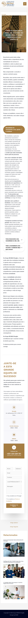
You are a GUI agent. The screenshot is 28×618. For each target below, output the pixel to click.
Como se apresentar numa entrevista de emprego (13, 540)
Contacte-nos (14, 451)
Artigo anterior (14, 522)
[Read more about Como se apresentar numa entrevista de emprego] (13, 549)
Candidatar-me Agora (14, 505)
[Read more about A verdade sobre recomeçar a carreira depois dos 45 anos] (13, 592)
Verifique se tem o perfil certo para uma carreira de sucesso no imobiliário (13, 562)
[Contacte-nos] (14, 447)
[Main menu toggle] (24, 3)
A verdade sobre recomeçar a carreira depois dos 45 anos (12, 583)
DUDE (16, 615)
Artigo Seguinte (14, 526)
